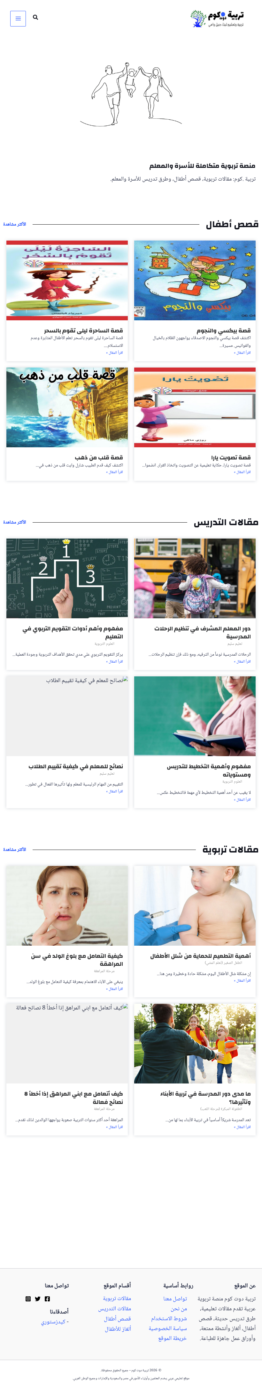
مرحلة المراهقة (104, 971)
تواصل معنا (175, 1299)
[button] (35, 19)
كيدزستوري (53, 1322)
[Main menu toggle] (18, 18)
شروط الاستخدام (169, 1319)
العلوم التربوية (104, 644)
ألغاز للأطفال (118, 1330)
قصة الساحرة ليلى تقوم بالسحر (83, 330)
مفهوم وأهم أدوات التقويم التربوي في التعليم (72, 632)
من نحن (179, 1309)
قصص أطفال (117, 1319)
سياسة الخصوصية (168, 1329)
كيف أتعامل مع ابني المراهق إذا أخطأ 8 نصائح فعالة (73, 1098)
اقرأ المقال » (242, 353)
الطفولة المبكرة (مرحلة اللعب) (221, 1109)
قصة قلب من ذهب (99, 457)
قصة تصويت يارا (231, 457)
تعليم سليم (234, 644)
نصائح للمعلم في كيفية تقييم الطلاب (75, 766)
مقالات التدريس (114, 1309)
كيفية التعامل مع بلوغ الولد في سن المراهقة (77, 960)
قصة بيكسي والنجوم (224, 330)
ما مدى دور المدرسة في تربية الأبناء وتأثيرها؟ (205, 1098)
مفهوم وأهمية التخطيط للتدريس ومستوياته (209, 770)
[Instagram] (28, 1299)
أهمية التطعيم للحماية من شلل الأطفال (200, 956)
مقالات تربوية (117, 1299)
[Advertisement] (131, 1221)
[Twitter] (38, 1299)
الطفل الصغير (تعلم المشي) (223, 963)
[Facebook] (47, 1299)
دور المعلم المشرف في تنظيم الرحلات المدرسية (202, 632)
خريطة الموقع (172, 1339)
